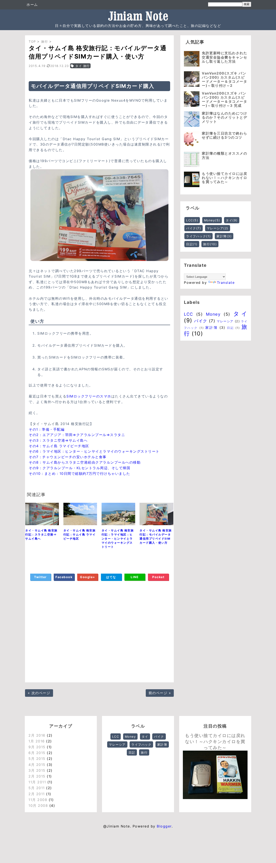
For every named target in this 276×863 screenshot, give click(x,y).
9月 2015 (36, 747)
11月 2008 (37, 800)
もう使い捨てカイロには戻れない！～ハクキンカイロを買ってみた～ (224, 177)
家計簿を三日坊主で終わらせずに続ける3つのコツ (224, 135)
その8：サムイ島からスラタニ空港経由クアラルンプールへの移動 (85, 462)
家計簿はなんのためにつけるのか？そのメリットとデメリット (224, 117)
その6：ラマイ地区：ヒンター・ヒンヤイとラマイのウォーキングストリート (94, 451)
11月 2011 (37, 782)
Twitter (40, 577)
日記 (192, 244)
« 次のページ (39, 693)
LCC (192, 220)
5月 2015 (36, 758)
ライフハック (198, 236)
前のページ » (160, 693)
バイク (193, 228)
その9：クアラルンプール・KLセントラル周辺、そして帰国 (79, 468)
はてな (111, 577)
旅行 (210, 244)
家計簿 (224, 236)
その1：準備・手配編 (46, 429)
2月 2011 (36, 794)
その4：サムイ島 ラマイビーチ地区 (59, 446)
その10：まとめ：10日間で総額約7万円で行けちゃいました (79, 473)
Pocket (158, 577)
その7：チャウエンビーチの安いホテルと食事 (68, 457)
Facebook (63, 577)
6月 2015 (36, 753)
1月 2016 (36, 741)
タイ (232, 220)
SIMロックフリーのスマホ (88, 396)
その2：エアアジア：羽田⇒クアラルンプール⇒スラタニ (77, 435)
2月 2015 (36, 776)
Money (212, 220)
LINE (135, 577)
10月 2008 (38, 805)
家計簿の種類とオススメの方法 (224, 155)
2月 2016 (36, 735)
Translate (226, 282)
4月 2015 (36, 764)
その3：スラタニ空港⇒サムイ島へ (58, 440)
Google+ (87, 577)
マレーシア (217, 228)
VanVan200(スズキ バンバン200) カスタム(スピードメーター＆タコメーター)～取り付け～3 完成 (224, 99)
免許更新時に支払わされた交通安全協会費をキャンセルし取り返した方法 (224, 57)
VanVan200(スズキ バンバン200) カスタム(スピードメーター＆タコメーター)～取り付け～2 (224, 79)
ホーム (32, 4)
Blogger (164, 826)
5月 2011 (36, 788)
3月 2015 (36, 770)
